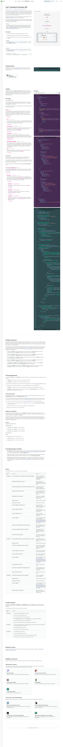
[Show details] (31, 54)
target (7, 90)
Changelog (32, 1)
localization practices (10, 137)
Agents (23, 1)
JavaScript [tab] (39, 209)
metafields (22, 151)
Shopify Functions (8, 16)
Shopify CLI (17, 67)
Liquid (45, 383)
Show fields (9, 124)
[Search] (53, 1)
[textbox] (47, 70)
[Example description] (59, 92)
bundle (28, 185)
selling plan (33, 604)
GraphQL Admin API (36, 451)
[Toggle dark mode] (54, 1)
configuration (19, 68)
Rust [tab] (36, 209)
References (27, 1)
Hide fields (8, 116)
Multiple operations (14, 27)
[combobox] (46, 93)
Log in (61, 1)
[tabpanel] (47, 269)
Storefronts (19, 1)
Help (57, 1)
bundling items (19, 129)
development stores (11, 49)
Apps (15, 1)
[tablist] (38, 209)
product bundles (14, 19)
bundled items (21, 177)
